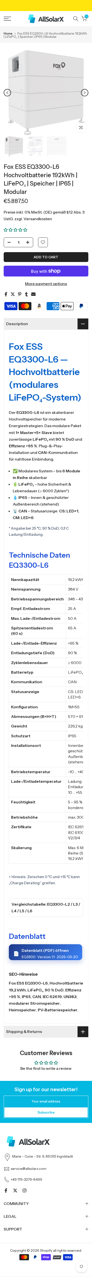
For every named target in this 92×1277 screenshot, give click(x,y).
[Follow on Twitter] (15, 1190)
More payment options (46, 283)
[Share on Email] (33, 294)
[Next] (84, 92)
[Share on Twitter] (13, 294)
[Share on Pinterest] (19, 294)
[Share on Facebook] (6, 294)
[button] (15, 229)
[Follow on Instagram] (24, 1190)
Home (8, 33)
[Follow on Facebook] (6, 1190)
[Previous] (7, 92)
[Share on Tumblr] (26, 294)
